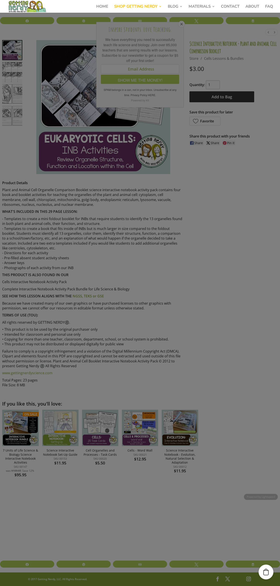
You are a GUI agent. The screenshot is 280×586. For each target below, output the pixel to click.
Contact (230, 6)
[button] (266, 572)
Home (102, 6)
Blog (173, 6)
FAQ (269, 6)
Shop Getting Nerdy (136, 6)
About (252, 6)
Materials (200, 6)
